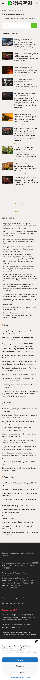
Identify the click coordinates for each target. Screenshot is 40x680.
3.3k (24, 110)
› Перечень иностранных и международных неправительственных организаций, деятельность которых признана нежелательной (20, 617)
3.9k (24, 63)
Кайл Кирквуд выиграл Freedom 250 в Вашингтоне (20, 522)
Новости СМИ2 (20, 204)
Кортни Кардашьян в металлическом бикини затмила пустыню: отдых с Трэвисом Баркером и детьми (19, 455)
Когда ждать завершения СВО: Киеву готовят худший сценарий (19, 308)
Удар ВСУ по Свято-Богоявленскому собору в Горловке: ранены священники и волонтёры (25, 167)
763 (24, 173)
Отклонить (20, 666)
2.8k (24, 89)
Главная (4, 10)
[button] (37, 641)
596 (24, 75)
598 (24, 124)
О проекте (5, 598)
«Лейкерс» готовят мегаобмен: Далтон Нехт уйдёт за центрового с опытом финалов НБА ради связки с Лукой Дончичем (20, 393)
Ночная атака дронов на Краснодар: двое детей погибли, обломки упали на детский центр (26, 69)
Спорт (6, 325)
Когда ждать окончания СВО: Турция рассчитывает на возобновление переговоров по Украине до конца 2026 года (25, 43)
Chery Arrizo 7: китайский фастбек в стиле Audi (19, 489)
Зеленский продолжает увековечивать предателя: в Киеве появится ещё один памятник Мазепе (17, 315)
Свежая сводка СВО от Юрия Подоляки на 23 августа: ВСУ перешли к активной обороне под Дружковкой (26, 181)
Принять (20, 660)
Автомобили (9, 477)
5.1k (24, 159)
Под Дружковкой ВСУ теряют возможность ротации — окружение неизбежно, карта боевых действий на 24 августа (25, 82)
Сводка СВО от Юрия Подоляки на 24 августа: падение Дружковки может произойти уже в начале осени (26, 57)
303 (24, 49)
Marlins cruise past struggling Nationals (15, 374)
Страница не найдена (16, 10)
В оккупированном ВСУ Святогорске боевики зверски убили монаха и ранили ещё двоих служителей (25, 117)
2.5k (24, 143)
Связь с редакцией (17, 598)
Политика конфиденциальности (20, 677)
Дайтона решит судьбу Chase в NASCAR (16, 505)
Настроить (20, 672)
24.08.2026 (18, 49)
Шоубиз (7, 402)
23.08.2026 (18, 124)
